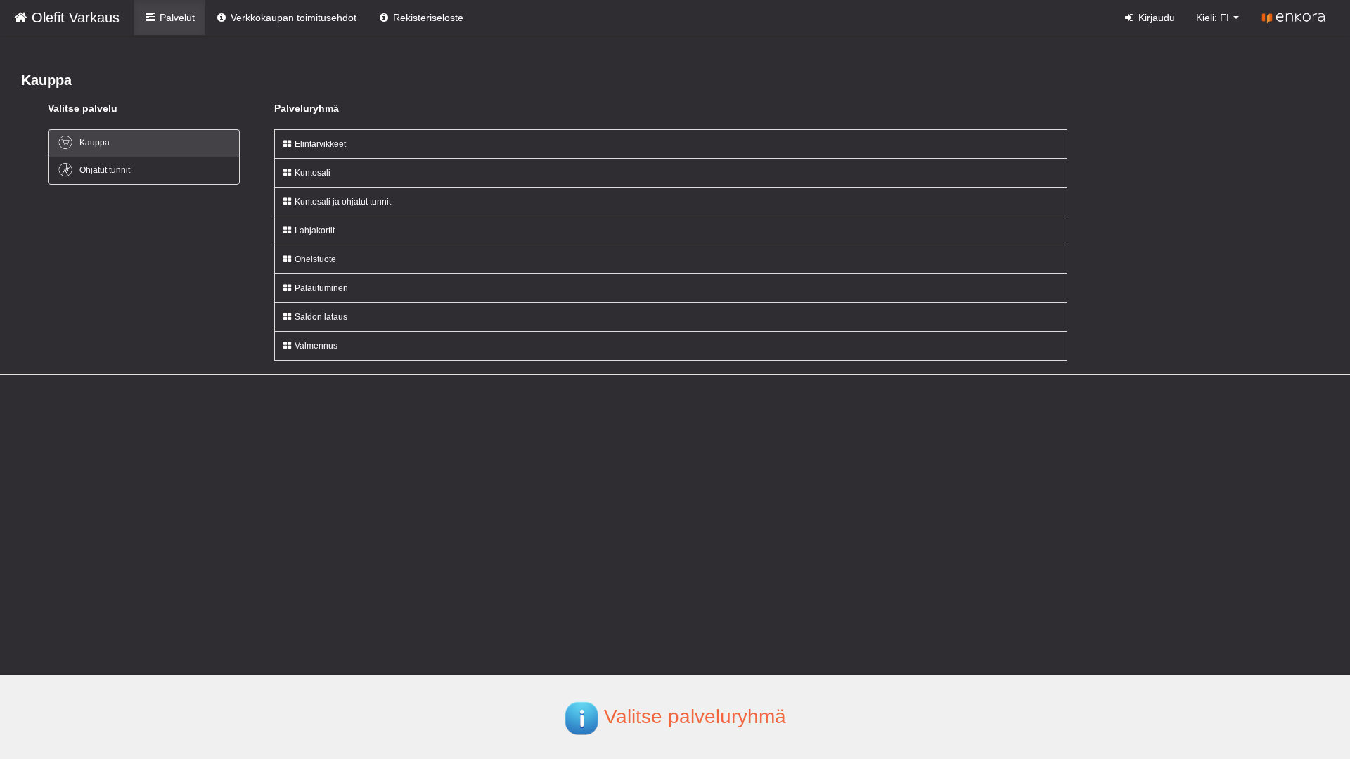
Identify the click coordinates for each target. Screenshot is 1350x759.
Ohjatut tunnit (103, 170)
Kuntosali (311, 173)
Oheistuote (314, 259)
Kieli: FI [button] (1214, 17)
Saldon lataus (319, 317)
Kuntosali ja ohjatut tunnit (341, 202)
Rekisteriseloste (426, 17)
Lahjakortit (313, 230)
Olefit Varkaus (73, 17)
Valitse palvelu (82, 108)
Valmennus (315, 346)
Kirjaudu (1155, 17)
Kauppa (93, 143)
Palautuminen (320, 288)
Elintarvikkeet (319, 144)
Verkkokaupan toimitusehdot (292, 17)
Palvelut (176, 17)
